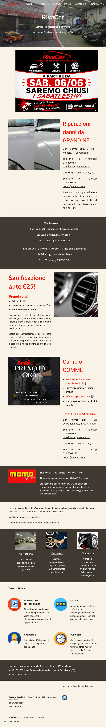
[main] (53, 17)
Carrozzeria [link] (80, 4)
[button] (102, 4)
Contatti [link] (57, 4)
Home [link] (43, 4)
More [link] (92, 4)
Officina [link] (67, 4)
